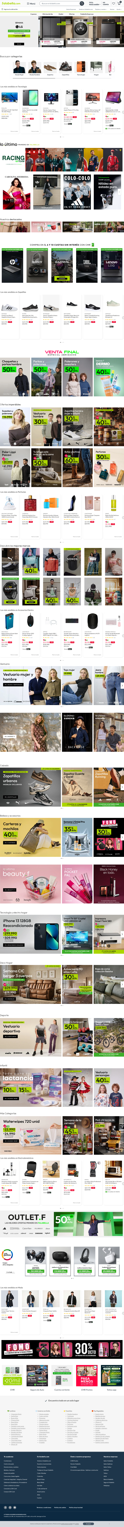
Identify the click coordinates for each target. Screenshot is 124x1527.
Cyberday (40, 1476)
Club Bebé (73, 1467)
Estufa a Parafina (72, 1436)
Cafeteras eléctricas (101, 1420)
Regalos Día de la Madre (102, 1436)
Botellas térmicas (44, 1426)
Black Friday (41, 1479)
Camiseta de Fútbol (17, 1436)
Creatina (70, 1438)
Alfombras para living (73, 1418)
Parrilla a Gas (71, 1430)
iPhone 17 (98, 1422)
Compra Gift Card (9, 1491)
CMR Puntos (74, 1461)
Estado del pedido (9, 1473)
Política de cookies (60, 1507)
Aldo (38, 1495)
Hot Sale (39, 1485)
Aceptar (88, 1524)
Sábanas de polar (44, 1420)
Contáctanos (8, 1461)
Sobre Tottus (107, 1467)
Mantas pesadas (44, 1414)
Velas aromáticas (100, 1434)
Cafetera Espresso (16, 1442)
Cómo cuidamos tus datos (11, 1485)
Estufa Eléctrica (16, 1434)
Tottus (105, 1473)
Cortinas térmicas (44, 1428)
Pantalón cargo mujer (17, 1426)
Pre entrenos (71, 1442)
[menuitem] (100, 9)
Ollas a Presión (71, 1422)
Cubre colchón (43, 1416)
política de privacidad (66, 1523)
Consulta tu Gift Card (10, 1488)
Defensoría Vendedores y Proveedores (15, 1482)
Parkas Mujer (43, 1430)
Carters (39, 1498)
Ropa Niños (14, 1422)
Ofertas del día (48, 14)
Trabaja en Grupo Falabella (45, 1470)
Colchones (70, 1416)
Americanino (41, 1491)
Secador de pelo (100, 1418)
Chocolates (14, 1438)
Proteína (70, 1440)
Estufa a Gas (42, 1440)
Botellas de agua (100, 1416)
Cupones (34, 14)
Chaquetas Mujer (16, 1414)
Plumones (42, 1418)
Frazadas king (43, 1422)
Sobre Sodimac (108, 1464)
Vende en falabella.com (44, 1461)
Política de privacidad (76, 1507)
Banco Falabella (108, 1479)
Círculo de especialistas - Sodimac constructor (84, 1470)
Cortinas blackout (72, 1420)
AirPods (97, 1432)
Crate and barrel (42, 1488)
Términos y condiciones (44, 1507)
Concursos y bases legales (11, 1476)
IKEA (105, 1476)
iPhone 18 (14, 1444)
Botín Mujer (42, 1434)
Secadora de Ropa (16, 1432)
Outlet (61, 14)
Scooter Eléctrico (16, 1430)
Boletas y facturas (9, 1470)
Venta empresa (41, 1467)
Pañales (69, 1428)
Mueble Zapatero (72, 1414)
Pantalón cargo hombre (18, 1428)
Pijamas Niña (15, 1420)
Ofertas (71, 14)
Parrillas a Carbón (72, 1432)
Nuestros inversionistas (44, 1464)
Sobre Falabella (108, 1461)
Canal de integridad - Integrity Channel (15, 1479)
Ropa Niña (14, 1424)
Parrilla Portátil (72, 1434)
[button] (61, 3)
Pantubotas (42, 1438)
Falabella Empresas (86, 14)
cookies (77, 1523)
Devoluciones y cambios (11, 1467)
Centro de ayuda (9, 1464)
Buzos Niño (14, 1418)
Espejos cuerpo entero (102, 1442)
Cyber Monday (41, 1473)
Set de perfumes (100, 1426)
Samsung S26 (99, 1424)
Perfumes (70, 1424)
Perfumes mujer (72, 1426)
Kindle (97, 1430)
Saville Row (14, 1416)
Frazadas (42, 1442)
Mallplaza (106, 1485)
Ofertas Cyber (99, 1440)
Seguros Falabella (109, 1482)
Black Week (40, 1482)
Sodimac (106, 1470)
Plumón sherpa (43, 1424)
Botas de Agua (43, 1436)
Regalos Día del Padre (101, 1438)
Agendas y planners (101, 1428)
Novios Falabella (75, 1464)
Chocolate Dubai (16, 1440)
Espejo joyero (99, 1414)
